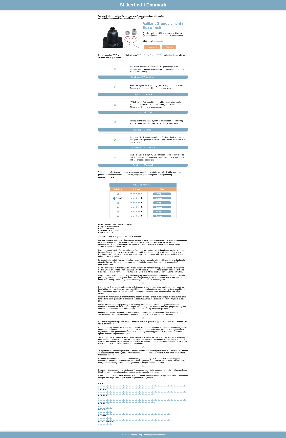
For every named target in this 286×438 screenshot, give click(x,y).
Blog (140, 435)
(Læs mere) (147, 37)
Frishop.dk (170, 55)
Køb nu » (169, 47)
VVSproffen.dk (143, 55)
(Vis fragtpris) (157, 41)
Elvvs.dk (153, 55)
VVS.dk (160, 55)
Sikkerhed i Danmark (143, 4)
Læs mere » (152, 47)
